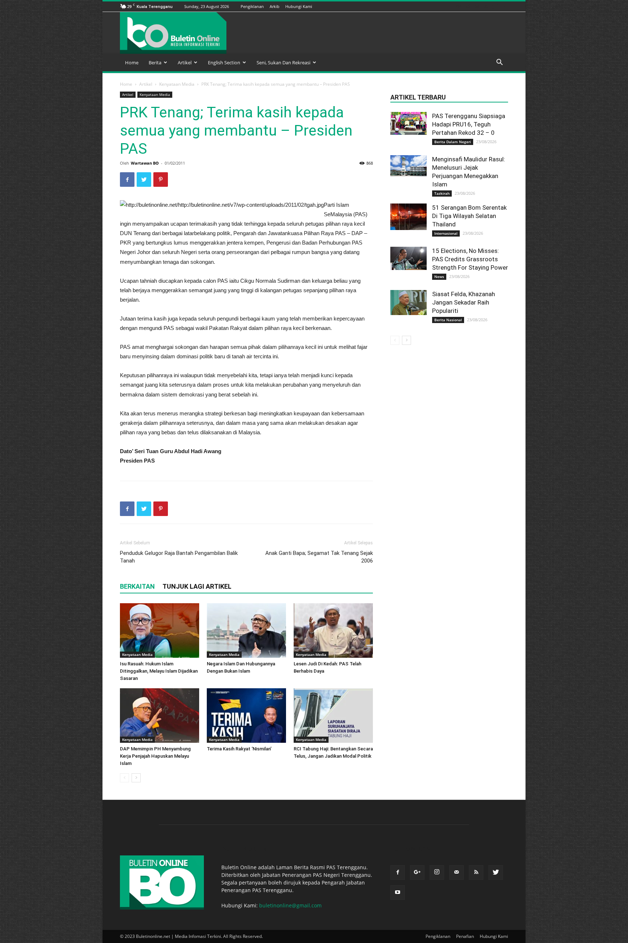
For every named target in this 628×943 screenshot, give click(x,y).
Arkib (274, 6)
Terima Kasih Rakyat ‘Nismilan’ (239, 748)
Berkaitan (137, 586)
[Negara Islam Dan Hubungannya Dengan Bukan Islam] (246, 630)
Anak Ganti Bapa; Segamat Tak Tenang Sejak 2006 (319, 557)
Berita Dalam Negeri (452, 141)
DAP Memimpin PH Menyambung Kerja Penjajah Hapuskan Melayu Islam (155, 756)
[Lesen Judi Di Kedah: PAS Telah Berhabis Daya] (333, 630)
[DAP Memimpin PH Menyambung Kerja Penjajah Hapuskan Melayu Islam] (159, 715)
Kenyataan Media (176, 84)
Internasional (446, 233)
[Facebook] (450, 6)
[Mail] (477, 6)
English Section (224, 62)
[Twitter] (495, 6)
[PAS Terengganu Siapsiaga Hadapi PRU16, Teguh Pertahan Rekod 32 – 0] (408, 123)
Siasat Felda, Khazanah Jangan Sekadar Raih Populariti (463, 302)
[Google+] (459, 6)
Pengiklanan (252, 6)
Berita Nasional (448, 319)
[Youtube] (504, 6)
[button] (499, 63)
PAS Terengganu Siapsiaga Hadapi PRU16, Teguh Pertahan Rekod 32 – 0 (468, 124)
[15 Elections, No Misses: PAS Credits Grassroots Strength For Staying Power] (408, 258)
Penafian (465, 936)
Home (131, 62)
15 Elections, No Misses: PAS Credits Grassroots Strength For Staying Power (470, 259)
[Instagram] (468, 6)
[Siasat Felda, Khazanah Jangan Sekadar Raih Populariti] (408, 302)
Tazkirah (442, 193)
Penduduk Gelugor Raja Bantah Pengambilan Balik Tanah (179, 557)
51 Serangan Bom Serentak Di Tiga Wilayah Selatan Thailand (469, 216)
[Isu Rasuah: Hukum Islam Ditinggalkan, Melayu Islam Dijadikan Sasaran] (159, 630)
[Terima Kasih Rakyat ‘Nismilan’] (246, 715)
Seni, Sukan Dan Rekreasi (283, 62)
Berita (155, 62)
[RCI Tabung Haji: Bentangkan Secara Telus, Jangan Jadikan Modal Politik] (333, 715)
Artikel (185, 62)
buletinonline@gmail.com (290, 905)
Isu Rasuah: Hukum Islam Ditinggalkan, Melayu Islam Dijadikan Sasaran (159, 671)
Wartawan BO (145, 163)
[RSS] (486, 6)
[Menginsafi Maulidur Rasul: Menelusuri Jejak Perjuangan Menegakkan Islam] (408, 165)
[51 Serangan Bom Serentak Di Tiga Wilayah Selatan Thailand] (408, 216)
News (439, 276)
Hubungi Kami (298, 6)
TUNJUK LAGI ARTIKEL (197, 586)
